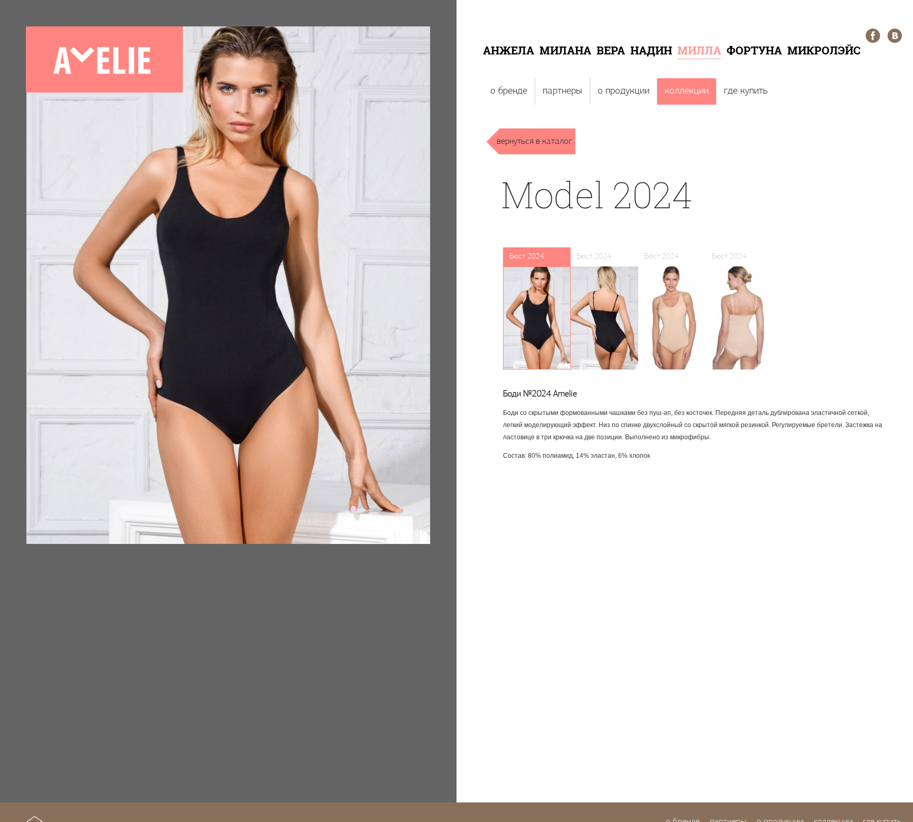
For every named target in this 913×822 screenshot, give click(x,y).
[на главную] (104, 91)
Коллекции (687, 91)
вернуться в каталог (534, 141)
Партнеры (562, 91)
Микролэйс (824, 50)
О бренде (508, 91)
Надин (651, 50)
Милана (565, 50)
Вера (611, 50)
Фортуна (754, 50)
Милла (699, 50)
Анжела (508, 50)
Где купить (746, 91)
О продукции (623, 91)
